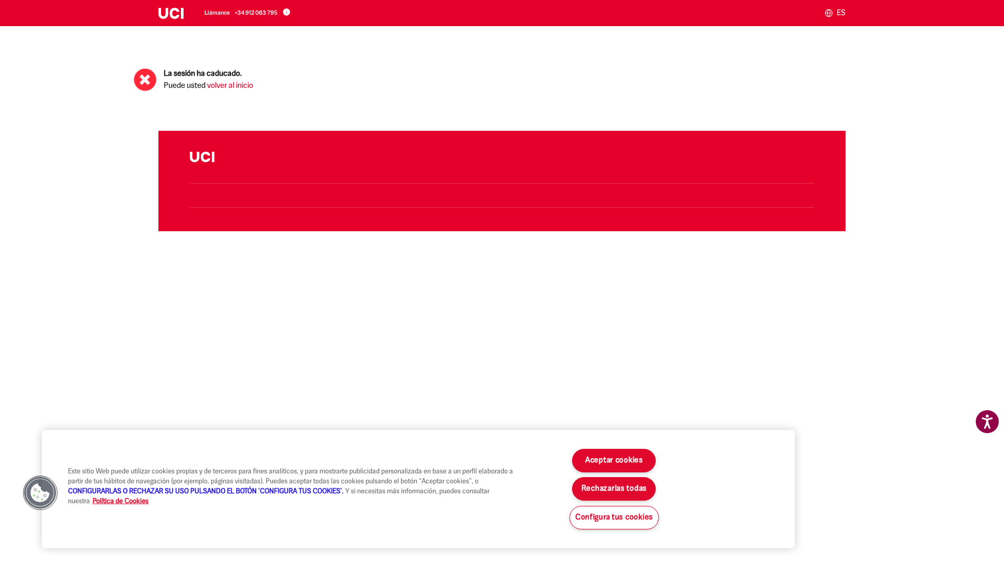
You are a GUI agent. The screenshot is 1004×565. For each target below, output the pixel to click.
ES (840, 13)
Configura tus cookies (614, 518)
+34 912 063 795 (256, 13)
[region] (418, 489)
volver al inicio (230, 86)
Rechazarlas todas (614, 489)
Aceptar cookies (614, 461)
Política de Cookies (121, 501)
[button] (40, 493)
